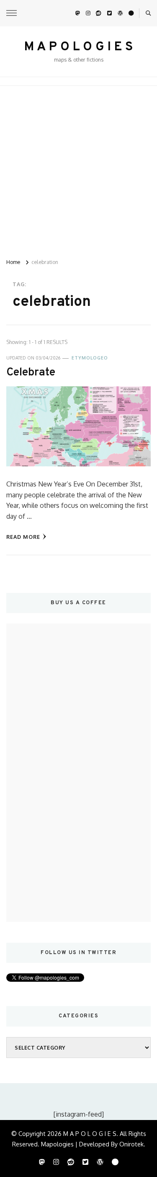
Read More (23, 536)
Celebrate (30, 372)
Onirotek (131, 1144)
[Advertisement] (78, 168)
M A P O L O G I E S (78, 47)
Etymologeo (90, 358)
